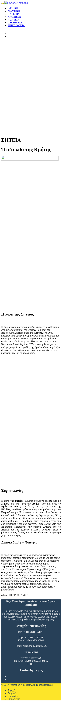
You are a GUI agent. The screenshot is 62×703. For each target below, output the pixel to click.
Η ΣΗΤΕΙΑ (13, 19)
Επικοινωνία (14, 699)
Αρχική (11, 690)
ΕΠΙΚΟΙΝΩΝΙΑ (16, 25)
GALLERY (14, 14)
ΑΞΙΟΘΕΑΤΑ (15, 22)
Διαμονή (12, 693)
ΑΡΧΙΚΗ (13, 8)
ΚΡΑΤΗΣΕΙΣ (14, 16)
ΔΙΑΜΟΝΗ (14, 11)
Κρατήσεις (13, 696)
